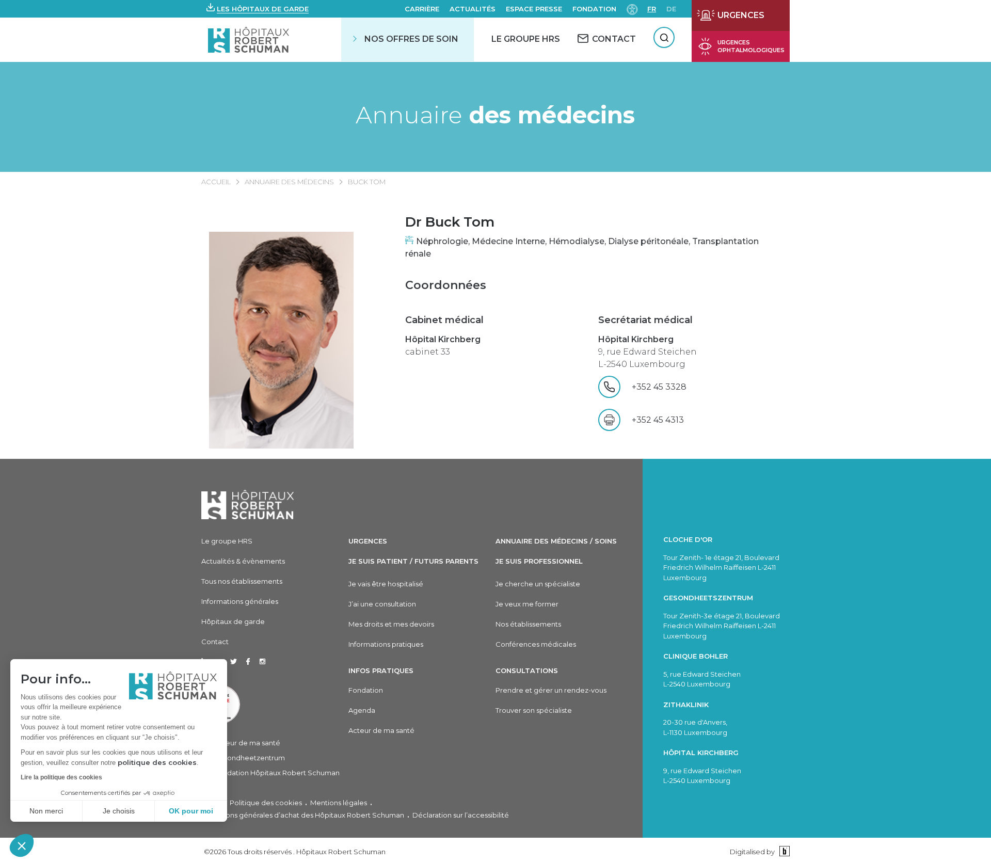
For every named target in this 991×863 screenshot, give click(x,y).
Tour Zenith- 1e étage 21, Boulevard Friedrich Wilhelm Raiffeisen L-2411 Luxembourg (721, 567)
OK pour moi (191, 811)
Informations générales (239, 601)
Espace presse (534, 9)
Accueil (216, 182)
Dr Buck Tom (449, 222)
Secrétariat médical (645, 320)
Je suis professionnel (539, 561)
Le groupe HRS (226, 541)
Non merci (46, 811)
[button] (21, 845)
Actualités (473, 9)
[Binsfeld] (783, 851)
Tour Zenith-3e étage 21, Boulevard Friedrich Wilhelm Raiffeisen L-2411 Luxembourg (721, 626)
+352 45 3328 (681, 387)
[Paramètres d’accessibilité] (632, 8)
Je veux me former (527, 604)
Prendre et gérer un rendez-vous (551, 690)
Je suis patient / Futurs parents (413, 561)
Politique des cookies (266, 802)
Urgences (367, 541)
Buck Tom (367, 182)
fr (651, 9)
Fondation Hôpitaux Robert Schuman (277, 773)
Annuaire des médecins (289, 182)
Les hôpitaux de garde (263, 9)
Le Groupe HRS (525, 39)
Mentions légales (338, 802)
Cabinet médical (444, 320)
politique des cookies (157, 762)
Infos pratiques (380, 670)
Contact (215, 641)
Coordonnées (445, 285)
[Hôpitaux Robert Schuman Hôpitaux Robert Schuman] (249, 39)
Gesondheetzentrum (249, 758)
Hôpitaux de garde (233, 621)
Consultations (527, 670)
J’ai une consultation (382, 604)
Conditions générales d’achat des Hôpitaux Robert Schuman (302, 815)
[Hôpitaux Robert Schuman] (247, 504)
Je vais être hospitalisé (385, 584)
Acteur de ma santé (247, 743)
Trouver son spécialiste (534, 710)
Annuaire (495, 114)
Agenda (361, 710)
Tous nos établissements (241, 581)
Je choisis (119, 811)
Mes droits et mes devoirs (391, 624)
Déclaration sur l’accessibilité (460, 815)
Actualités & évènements (243, 561)
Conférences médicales (536, 644)
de (671, 9)
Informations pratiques (385, 644)
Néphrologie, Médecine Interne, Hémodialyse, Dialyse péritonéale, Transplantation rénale (582, 247)
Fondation (594, 9)
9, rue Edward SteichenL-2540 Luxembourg (647, 351)
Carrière (422, 9)
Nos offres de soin (411, 39)
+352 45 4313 (658, 420)
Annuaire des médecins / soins (556, 541)
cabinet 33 (443, 345)
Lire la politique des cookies (61, 777)
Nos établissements (528, 624)
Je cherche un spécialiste (538, 584)
